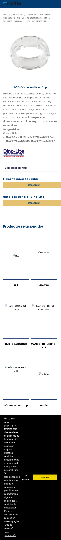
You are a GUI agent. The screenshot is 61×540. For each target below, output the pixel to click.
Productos (18, 15)
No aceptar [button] (26, 477)
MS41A (44, 405)
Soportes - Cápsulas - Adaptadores (19, 21)
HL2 (16, 285)
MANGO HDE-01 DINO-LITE (44, 345)
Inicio (5, 15)
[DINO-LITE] (13, 154)
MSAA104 (43, 285)
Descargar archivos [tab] (16, 167)
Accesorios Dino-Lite (37, 18)
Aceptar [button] (45, 477)
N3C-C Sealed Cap (16, 344)
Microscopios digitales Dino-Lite (18, 18)
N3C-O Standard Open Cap (39, 21)
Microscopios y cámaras (40, 15)
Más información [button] (10, 534)
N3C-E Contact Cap (16, 405)
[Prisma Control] (12, 5)
